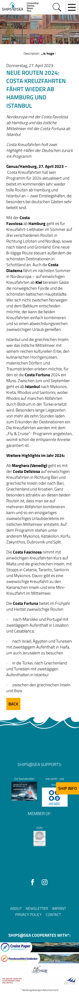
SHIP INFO (67, 788)
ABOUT (16, 908)
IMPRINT (59, 908)
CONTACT (53, 914)
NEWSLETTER (37, 908)
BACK (13, 704)
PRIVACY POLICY (28, 914)
